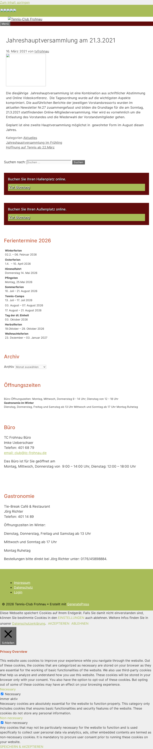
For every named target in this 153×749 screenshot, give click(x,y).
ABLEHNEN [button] (79, 623)
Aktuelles (30, 138)
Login (18, 592)
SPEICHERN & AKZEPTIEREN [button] (21, 747)
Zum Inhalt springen (15, 2)
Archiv (9, 367)
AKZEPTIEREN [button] (58, 623)
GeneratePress (78, 604)
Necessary (13, 694)
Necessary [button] (8, 689)
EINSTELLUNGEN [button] (71, 618)
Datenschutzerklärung (28, 623)
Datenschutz (23, 587)
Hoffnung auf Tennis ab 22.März (30, 147)
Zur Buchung (19, 187)
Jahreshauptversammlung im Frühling (34, 142)
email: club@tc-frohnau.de (25, 453)
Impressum (22, 583)
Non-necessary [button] (11, 718)
